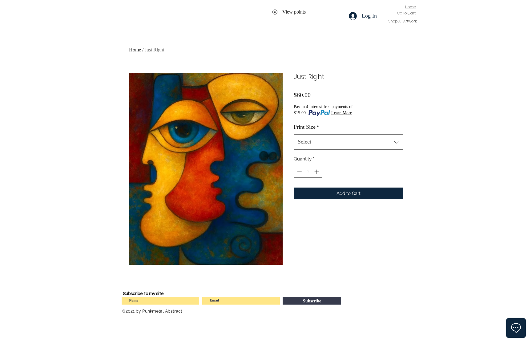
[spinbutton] (308, 171)
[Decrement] (299, 171)
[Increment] (317, 171)
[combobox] (348, 142)
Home (135, 49)
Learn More (341, 113)
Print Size (307, 127)
